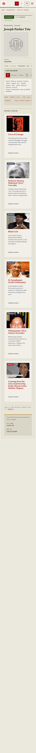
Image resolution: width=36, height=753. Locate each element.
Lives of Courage (15, 134)
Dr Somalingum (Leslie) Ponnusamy (17, 281)
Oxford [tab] (21, 75)
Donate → (11, 409)
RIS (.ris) (26, 97)
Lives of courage (23, 10)
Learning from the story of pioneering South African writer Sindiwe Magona (17, 384)
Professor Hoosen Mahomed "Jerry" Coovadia (16, 183)
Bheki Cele (13, 232)
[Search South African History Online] (17, 4)
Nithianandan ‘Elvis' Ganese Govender (17, 332)
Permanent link (23, 66)
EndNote (7, 100)
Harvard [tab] (14, 75)
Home (3, 10)
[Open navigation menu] (32, 3)
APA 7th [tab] (8, 75)
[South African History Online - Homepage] (4, 3)
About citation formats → (23, 100)
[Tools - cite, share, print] (22, 3)
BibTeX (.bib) (15, 97)
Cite (10, 66)
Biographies (11, 10)
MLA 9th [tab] (27, 75)
